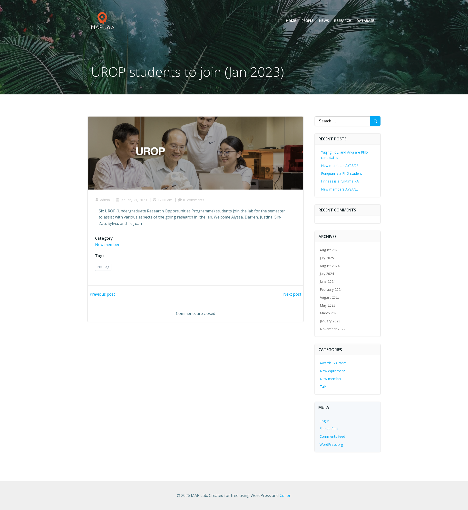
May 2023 (327, 305)
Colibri (286, 495)
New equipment (332, 371)
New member (107, 244)
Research (342, 20)
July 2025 (327, 257)
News (324, 20)
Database (365, 20)
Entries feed (329, 428)
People (308, 20)
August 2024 (330, 266)
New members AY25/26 (340, 165)
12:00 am (165, 200)
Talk (323, 386)
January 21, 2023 (134, 200)
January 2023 (330, 321)
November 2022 (332, 329)
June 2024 (327, 281)
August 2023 (330, 297)
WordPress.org (331, 444)
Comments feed (332, 436)
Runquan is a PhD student (341, 173)
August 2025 (330, 250)
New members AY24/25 (340, 189)
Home (291, 20)
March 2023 (329, 313)
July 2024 (327, 273)
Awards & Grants (333, 363)
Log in (324, 421)
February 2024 (331, 289)
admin (105, 200)
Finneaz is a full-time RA (340, 181)
